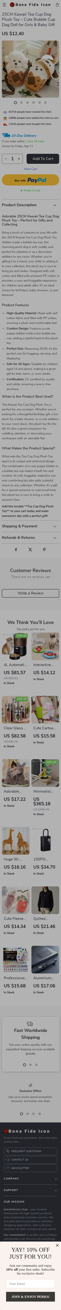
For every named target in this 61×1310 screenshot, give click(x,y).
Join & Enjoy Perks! (31, 1297)
